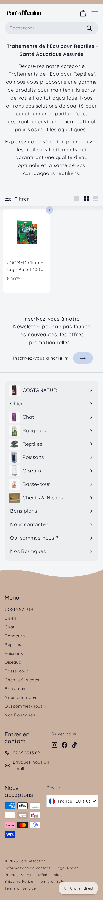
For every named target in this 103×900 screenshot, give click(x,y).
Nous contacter (21, 697)
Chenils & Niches (22, 679)
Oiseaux (13, 662)
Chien (10, 618)
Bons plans (16, 688)
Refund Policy (49, 874)
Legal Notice (67, 868)
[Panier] (82, 13)
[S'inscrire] (83, 358)
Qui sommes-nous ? (25, 706)
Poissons (14, 653)
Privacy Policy (18, 874)
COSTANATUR (19, 609)
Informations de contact (27, 868)
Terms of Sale (51, 881)
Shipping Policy (19, 881)
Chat (10, 627)
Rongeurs (15, 635)
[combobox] (51, 28)
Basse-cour (17, 671)
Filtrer (21, 199)
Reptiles (13, 644)
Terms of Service (20, 888)
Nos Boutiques (20, 715)
